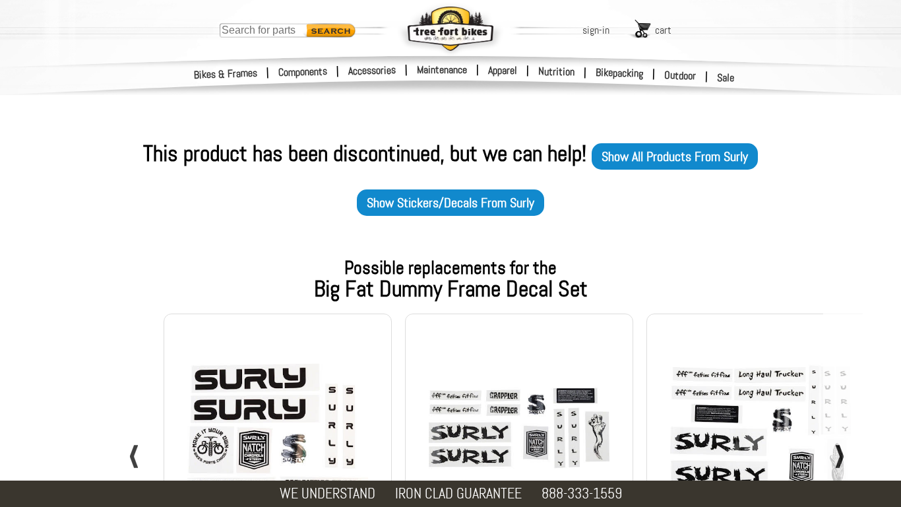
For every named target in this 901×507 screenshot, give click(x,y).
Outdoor (680, 75)
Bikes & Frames (226, 74)
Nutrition (556, 71)
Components (303, 71)
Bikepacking (620, 73)
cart (663, 30)
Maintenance (442, 70)
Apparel (502, 70)
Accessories (372, 70)
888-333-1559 (582, 493)
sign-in (595, 30)
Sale (726, 77)
